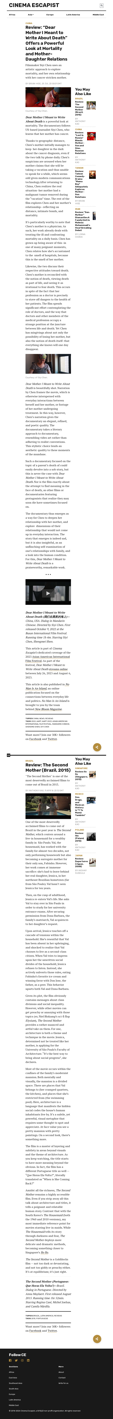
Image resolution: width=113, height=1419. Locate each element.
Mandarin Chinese (60, 724)
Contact (62, 1378)
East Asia (13, 1378)
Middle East (98, 15)
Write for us (63, 1383)
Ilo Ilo (44, 1252)
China (28, 23)
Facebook (35, 739)
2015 (33, 1318)
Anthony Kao (36, 790)
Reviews (49, 718)
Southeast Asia (15, 1383)
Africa (12, 15)
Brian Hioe (35, 83)
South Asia (13, 1389)
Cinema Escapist (34, 5)
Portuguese (42, 1318)
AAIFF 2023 (47, 721)
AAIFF (39, 721)
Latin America (73, 15)
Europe (50, 15)
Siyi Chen (45, 727)
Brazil (29, 761)
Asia (30, 15)
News (42, 718)
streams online (58, 669)
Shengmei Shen (32, 727)
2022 (33, 721)
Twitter (52, 739)
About (61, 1372)
